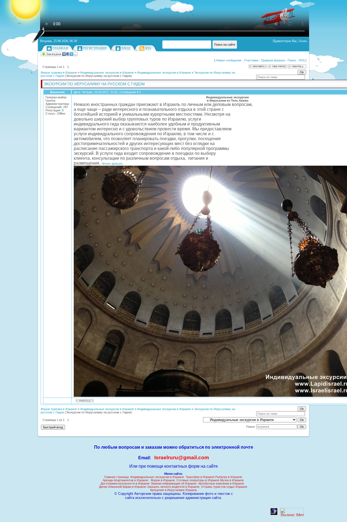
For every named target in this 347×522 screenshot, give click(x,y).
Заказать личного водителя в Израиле (173, 486)
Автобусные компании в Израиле (221, 483)
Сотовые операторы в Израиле (197, 480)
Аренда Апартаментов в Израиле (125, 480)
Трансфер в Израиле (200, 477)
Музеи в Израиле (232, 480)
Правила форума (273, 60)
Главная (60, 48)
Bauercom (57, 92)
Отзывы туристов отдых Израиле (224, 486)
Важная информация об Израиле (174, 483)
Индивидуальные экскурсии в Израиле (107, 72)
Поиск (292, 60)
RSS (148, 48)
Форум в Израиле (163, 480)
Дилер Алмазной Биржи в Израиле (122, 486)
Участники (251, 60)
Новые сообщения (228, 60)
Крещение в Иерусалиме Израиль (173, 490)
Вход (125, 48)
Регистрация (94, 48)
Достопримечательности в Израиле (125, 483)
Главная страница (116, 477)
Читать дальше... (113, 163)
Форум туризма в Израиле (59, 72)
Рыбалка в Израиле (228, 477)
